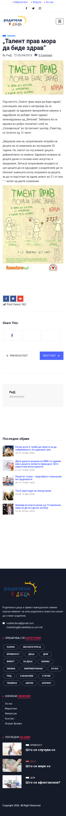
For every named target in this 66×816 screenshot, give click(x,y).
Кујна (54, 668)
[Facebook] (26, 8)
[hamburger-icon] (59, 21)
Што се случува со (40, 750)
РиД (9, 55)
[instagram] (40, 8)
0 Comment (45, 55)
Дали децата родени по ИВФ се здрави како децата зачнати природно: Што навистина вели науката (38, 464)
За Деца (27, 661)
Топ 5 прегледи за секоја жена (33, 490)
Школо (29, 683)
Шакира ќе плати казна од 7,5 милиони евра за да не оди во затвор (38, 506)
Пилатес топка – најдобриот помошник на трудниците (38, 478)
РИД (9, 676)
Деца (31, 654)
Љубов (11, 647)
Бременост (13, 654)
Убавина (12, 683)
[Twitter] (33, 8)
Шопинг (46, 683)
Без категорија (32, 647)
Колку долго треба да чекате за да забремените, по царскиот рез (36, 448)
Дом (45, 654)
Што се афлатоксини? (43, 782)
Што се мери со (38, 766)
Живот (11, 661)
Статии (46, 676)
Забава (45, 661)
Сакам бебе (26, 676)
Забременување (33, 668)
